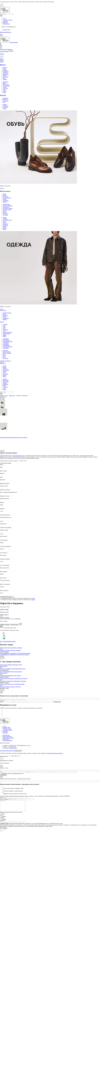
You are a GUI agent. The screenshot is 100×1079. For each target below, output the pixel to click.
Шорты (5, 228)
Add (4, 325)
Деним (4, 199)
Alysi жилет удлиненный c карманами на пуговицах (13, 681)
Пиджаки (5, 213)
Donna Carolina (6, 351)
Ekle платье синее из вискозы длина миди (10, 686)
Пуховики (5, 215)
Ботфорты (5, 72)
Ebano (4, 355)
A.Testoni (5, 324)
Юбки (4, 229)
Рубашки (5, 218)
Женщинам (3, 32)
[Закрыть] (1, 692)
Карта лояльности (7, 736)
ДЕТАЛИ (2, 453)
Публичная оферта (7, 740)
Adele (4, 327)
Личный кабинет (4, 51)
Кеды (4, 78)
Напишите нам (18, 750)
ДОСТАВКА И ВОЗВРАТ (11, 453)
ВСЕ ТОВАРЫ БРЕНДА (7, 641)
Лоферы (5, 79)
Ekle (4, 357)
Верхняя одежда (7, 198)
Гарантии (5, 21)
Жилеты (5, 201)
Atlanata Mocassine (7, 332)
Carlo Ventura (6, 340)
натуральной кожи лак (18, 455)
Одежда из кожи (7, 209)
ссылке (33, 598)
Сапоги (5, 87)
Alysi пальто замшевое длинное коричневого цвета (12, 668)
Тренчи (5, 222)
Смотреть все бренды (5, 360)
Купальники (6, 207)
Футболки (5, 225)
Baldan (4, 335)
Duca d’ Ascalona (7, 353)
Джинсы (5, 368)
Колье (4, 314)
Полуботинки (6, 85)
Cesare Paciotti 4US (7, 341)
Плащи (4, 217)
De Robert (5, 350)
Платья (4, 212)
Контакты (5, 22)
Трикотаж (5, 224)
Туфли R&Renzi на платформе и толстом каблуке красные (14, 654)
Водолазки (5, 196)
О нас (4, 18)
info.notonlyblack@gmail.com (7, 750)
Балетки (5, 67)
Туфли (4, 91)
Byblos (4, 336)
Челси (4, 92)
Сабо (4, 89)
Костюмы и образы (7, 208)
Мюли (4, 83)
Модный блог (6, 23)
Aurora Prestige (6, 333)
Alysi (4, 331)
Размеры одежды (7, 728)
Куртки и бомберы (7, 205)
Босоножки (6, 71)
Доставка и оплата (7, 19)
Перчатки (5, 315)
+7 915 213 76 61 (6, 29)
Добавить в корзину (5, 624)
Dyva (4, 354)
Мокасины (5, 81)
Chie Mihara (6, 342)
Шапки (5, 226)
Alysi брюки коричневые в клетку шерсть (10, 675)
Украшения (6, 318)
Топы (4, 221)
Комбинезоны (6, 204)
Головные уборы (7, 312)
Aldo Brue (5, 329)
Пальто (4, 211)
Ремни (4, 316)
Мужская (3, 95)
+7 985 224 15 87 (13, 748)
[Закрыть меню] (1, 57)
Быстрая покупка (14, 624)
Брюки (4, 194)
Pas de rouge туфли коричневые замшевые (10, 650)
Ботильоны (5, 74)
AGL (4, 328)
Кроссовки (5, 76)
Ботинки (5, 70)
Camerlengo (6, 338)
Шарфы (5, 319)
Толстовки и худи (7, 220)
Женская (3, 65)
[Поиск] (1, 16)
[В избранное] (20, 624)
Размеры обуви (6, 727)
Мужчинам (8, 32)
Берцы (4, 68)
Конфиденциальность (8, 737)
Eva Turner (5, 358)
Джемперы (5, 200)
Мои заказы (6, 739)
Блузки (4, 195)
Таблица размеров (4, 617)
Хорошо (5, 828)
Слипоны (5, 88)
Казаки (4, 75)
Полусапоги (6, 84)
